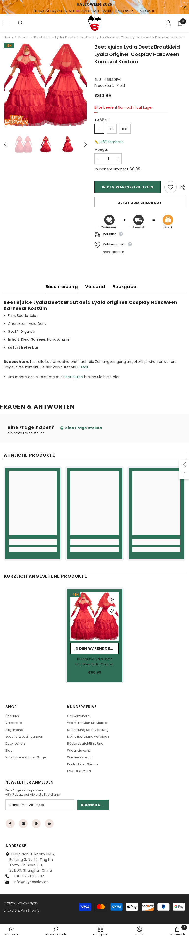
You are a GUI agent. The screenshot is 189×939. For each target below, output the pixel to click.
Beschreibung (62, 286)
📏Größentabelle (109, 141)
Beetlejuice (73, 376)
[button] (5, 144)
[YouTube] (49, 823)
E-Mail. (83, 367)
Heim (8, 37)
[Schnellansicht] (111, 599)
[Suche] (21, 23)
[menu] (7, 23)
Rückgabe (124, 286)
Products (23, 37)
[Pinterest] (36, 823)
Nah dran (185, 7)
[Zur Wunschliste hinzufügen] (170, 187)
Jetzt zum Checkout (140, 202)
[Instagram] (23, 823)
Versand (95, 286)
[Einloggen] (168, 23)
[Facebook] (10, 823)
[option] (45, 85)
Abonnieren (93, 804)
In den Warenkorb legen (127, 187)
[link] (33, 542)
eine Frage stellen (83, 427)
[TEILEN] (181, 187)
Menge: (101, 149)
